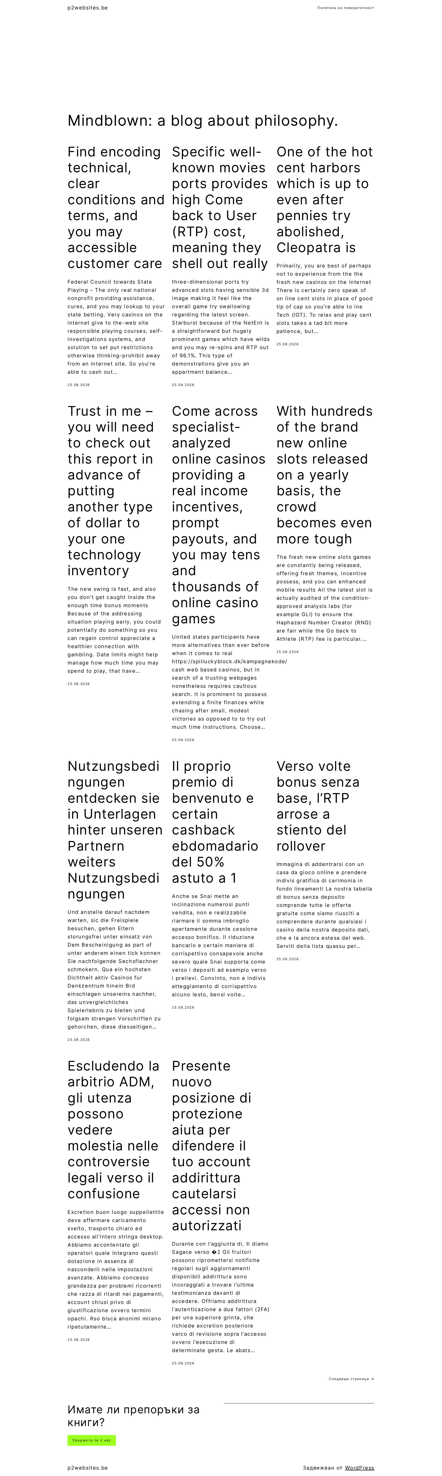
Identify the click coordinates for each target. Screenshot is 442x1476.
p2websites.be (88, 8)
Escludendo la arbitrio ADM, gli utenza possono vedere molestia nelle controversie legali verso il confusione (114, 1130)
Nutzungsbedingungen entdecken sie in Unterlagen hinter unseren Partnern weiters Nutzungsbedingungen (115, 830)
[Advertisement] (221, 69)
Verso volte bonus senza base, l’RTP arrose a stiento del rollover (318, 806)
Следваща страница (351, 1379)
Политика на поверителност (345, 8)
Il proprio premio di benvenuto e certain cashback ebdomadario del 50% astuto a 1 (215, 822)
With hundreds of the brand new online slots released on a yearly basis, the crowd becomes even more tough (325, 475)
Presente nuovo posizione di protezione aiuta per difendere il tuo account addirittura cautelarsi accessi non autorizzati (211, 1146)
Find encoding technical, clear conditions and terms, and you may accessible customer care (116, 208)
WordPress (359, 1468)
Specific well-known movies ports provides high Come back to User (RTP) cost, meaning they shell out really (220, 208)
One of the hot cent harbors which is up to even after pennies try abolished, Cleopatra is (325, 199)
